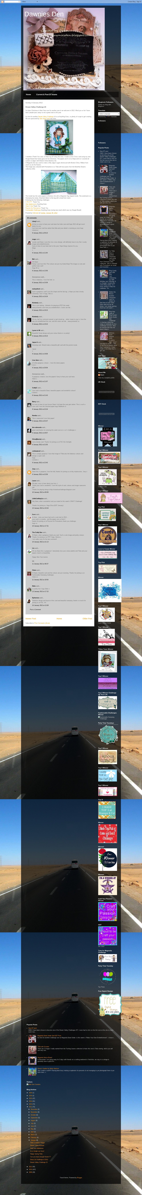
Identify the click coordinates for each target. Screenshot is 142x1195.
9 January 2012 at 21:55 (40, 444)
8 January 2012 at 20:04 (40, 368)
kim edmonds (37, 427)
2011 (31, 1166)
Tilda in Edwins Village (37, 1142)
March (33, 1134)
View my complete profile (106, 378)
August (33, 1120)
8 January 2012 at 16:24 (40, 296)
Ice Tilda (112, 251)
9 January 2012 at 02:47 (40, 421)
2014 (31, 1101)
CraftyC (34, 388)
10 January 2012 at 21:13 (40, 542)
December (34, 1109)
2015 (31, 1098)
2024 (31, 1093)
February (34, 1137)
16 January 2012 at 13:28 (40, 605)
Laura (34, 481)
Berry (34, 401)
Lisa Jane (35, 360)
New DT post (104, 151)
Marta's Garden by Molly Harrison (112, 232)
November (34, 1112)
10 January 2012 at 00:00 (40, 492)
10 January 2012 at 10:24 (40, 508)
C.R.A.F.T (29, 202)
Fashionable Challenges (33, 210)
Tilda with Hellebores (36, 1148)
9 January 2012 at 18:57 (40, 433)
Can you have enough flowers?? (40, 1157)
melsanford (36, 289)
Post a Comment (35, 609)
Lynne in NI (36, 330)
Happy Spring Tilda (36, 1154)
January (33, 1140)
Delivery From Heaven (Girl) (111, 335)
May (32, 1129)
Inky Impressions (31, 204)
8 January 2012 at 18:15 (40, 310)
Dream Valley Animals (37, 1145)
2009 (31, 1172)
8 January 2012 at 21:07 (40, 381)
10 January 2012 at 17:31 (40, 526)
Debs (34, 586)
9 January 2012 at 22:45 (40, 462)
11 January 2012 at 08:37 (40, 564)
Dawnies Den (44, 14)
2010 (31, 1169)
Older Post (87, 618)
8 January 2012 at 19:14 (40, 336)
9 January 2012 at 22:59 (40, 474)
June (32, 1126)
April (32, 1132)
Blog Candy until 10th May (112, 272)
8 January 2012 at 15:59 (40, 282)
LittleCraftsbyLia (37, 498)
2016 (31, 1095)
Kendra (34, 415)
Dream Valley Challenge (45, 116)
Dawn (102, 375)
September (34, 1118)
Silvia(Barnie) (36, 439)
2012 (31, 1107)
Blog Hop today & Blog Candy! (113, 313)
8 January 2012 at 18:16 (40, 324)
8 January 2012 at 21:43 (40, 395)
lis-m (34, 514)
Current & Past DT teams (46, 94)
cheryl (34, 221)
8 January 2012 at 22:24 (40, 409)
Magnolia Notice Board (112, 208)
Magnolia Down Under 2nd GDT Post (113, 168)
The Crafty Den (37, 532)
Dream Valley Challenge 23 (38, 1162)
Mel (33, 259)
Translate (114, 116)
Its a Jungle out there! (37, 1151)
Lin (33, 548)
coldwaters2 (36, 451)
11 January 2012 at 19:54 (40, 580)
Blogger (79, 1177)
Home (28, 94)
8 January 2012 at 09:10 (40, 233)
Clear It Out (29, 206)
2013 (31, 1104)
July (32, 1123)
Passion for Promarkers (33, 208)
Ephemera (35, 598)
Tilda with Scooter (112, 188)
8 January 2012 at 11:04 (40, 253)
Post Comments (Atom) (42, 623)
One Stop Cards (45, 118)
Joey (33, 469)
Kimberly (35, 303)
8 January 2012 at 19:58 (40, 354)
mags (34, 239)
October (33, 1115)
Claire (34, 570)
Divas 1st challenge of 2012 (39, 1159)
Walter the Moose (112, 293)
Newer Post (31, 618)
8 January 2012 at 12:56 (40, 271)
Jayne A (35, 342)
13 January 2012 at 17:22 (40, 591)
